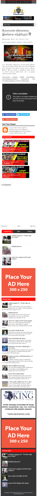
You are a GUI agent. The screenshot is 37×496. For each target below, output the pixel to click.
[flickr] (18, 2)
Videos (27, 39)
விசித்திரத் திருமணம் (17, 246)
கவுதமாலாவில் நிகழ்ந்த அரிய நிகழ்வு (16, 338)
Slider (17, 39)
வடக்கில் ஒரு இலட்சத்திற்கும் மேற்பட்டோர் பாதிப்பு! (20, 381)
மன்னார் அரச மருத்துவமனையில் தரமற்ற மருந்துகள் (20, 320)
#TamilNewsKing (24, 81)
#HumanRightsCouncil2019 (9, 79)
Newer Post (4, 226)
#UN (33, 79)
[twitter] (11, 2)
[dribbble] (22, 2)
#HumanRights (30, 77)
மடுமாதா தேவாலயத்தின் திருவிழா (16, 373)
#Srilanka (15, 77)
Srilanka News (22, 39)
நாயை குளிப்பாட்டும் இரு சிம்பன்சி (16, 330)
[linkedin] (26, 2)
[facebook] (7, 2)
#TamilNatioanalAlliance (9, 81)
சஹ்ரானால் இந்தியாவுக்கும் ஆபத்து (16, 365)
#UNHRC (22, 77)
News (13, 39)
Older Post (32, 226)
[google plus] (30, 2)
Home (18, 226)
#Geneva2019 (25, 79)
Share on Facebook (11, 114)
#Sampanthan (6, 77)
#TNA (17, 81)
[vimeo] (14, 2)
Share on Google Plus (11, 119)
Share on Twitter (25, 114)
